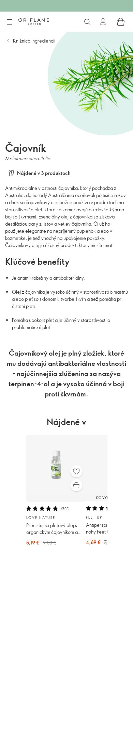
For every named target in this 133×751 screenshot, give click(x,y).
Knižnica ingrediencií (34, 40)
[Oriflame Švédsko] (34, 21)
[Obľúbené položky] (76, 471)
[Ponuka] (9, 22)
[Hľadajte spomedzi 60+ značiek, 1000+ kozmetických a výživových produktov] (87, 22)
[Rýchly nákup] (76, 485)
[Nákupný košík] (121, 22)
